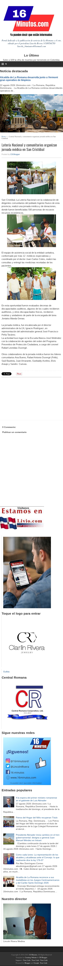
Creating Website (31, 957)
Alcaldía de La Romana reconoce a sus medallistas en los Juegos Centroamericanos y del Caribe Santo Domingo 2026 (37, 880)
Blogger (27, 963)
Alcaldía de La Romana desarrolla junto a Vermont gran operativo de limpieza (29, 78)
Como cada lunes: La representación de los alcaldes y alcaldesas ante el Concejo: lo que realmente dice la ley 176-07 (37, 857)
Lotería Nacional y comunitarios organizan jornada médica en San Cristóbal (29, 147)
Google (36, 963)
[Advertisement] (25, 398)
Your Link (26, 960)
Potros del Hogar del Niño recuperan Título (36, 817)
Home (4, 136)
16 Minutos (33, 955)
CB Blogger (15, 154)
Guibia (6, 671)
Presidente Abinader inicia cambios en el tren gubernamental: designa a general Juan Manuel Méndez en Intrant (37, 838)
